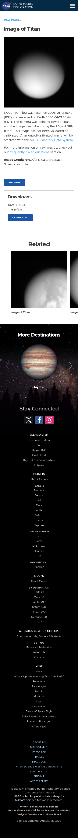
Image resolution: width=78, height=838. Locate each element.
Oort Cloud (39, 455)
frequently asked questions (29, 152)
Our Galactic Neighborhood (21, 14)
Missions (39, 696)
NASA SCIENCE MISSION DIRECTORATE (39, 767)
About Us (39, 742)
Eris (39, 556)
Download (20, 218)
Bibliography (39, 747)
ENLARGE (14, 182)
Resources (39, 681)
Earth (39, 500)
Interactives (39, 706)
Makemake (39, 546)
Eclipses (39, 465)
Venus (39, 495)
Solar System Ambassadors (39, 716)
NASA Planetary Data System (51, 140)
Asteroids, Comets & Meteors (39, 631)
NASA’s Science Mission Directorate (38, 800)
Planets (38, 474)
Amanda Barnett (48, 807)
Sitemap (39, 776)
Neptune (39, 525)
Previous (8, 366)
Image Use (39, 762)
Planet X (39, 567)
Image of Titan (20, 312)
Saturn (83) (39, 607)
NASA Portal (39, 772)
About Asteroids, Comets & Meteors (39, 636)
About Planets (39, 479)
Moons (39, 576)
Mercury (39, 490)
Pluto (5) (39, 622)
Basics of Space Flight (39, 711)
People (39, 691)
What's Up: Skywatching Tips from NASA (39, 676)
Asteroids (39, 652)
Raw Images (12, 20)
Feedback (39, 752)
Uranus (39, 520)
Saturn (39, 515)
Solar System (39, 435)
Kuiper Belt (39, 450)
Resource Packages (39, 721)
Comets (39, 657)
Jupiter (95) (39, 602)
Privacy (39, 757)
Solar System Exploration (21, 5)
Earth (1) (39, 592)
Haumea (39, 551)
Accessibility (39, 781)
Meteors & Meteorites (39, 647)
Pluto (39, 536)
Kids (39, 701)
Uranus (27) (39, 612)
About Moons (39, 581)
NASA (5, 5)
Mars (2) (39, 597)
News (39, 671)
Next (70, 366)
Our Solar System (39, 440)
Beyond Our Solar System (39, 460)
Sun (39, 445)
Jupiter (39, 387)
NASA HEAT (39, 726)
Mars (39, 505)
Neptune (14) (39, 617)
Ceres (39, 541)
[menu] (72, 6)
